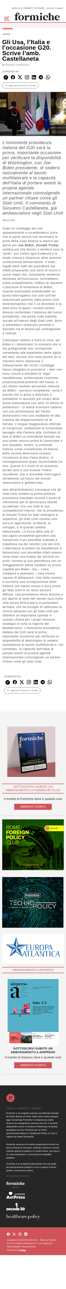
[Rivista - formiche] (33, 1185)
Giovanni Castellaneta (17, 65)
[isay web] (22, 1250)
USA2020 (6, 34)
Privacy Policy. (29, 1247)
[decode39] (33, 1207)
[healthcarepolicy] (33, 1217)
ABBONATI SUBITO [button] (33, 806)
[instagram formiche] (20, 1234)
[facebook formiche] (8, 1234)
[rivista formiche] (33, 1012)
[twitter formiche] (14, 1234)
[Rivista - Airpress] (33, 1195)
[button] (7, 18)
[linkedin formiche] (26, 1234)
